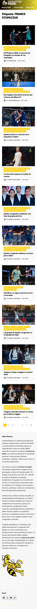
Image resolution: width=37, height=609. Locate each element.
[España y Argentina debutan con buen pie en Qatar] (18, 235)
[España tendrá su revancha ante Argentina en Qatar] (18, 116)
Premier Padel (23, 92)
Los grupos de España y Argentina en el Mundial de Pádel (18, 334)
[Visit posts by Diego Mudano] (5, 61)
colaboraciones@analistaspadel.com (15, 587)
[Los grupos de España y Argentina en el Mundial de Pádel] (18, 315)
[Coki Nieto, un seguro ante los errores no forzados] (18, 275)
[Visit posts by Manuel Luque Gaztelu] (5, 140)
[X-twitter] (7, 598)
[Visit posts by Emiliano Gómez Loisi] (5, 100)
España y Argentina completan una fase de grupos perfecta (17, 215)
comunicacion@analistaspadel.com (15, 582)
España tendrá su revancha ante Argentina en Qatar (16, 135)
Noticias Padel (19, 50)
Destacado (8, 47)
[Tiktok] (15, 598)
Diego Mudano (12, 61)
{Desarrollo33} (9, 604)
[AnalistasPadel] (12, 2)
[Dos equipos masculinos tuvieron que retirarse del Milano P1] (18, 77)
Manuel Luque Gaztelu (15, 140)
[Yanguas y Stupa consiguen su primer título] (18, 354)
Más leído (8, 50)
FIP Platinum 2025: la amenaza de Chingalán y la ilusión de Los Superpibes (17, 55)
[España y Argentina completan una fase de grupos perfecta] (18, 196)
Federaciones (20, 47)
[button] (33, 2)
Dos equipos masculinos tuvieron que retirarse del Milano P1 (18, 96)
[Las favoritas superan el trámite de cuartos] (18, 156)
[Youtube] (11, 598)
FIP (28, 47)
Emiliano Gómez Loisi (14, 100)
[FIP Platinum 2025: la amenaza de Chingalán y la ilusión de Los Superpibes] (18, 35)
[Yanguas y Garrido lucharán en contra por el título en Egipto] (18, 394)
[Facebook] (4, 598)
